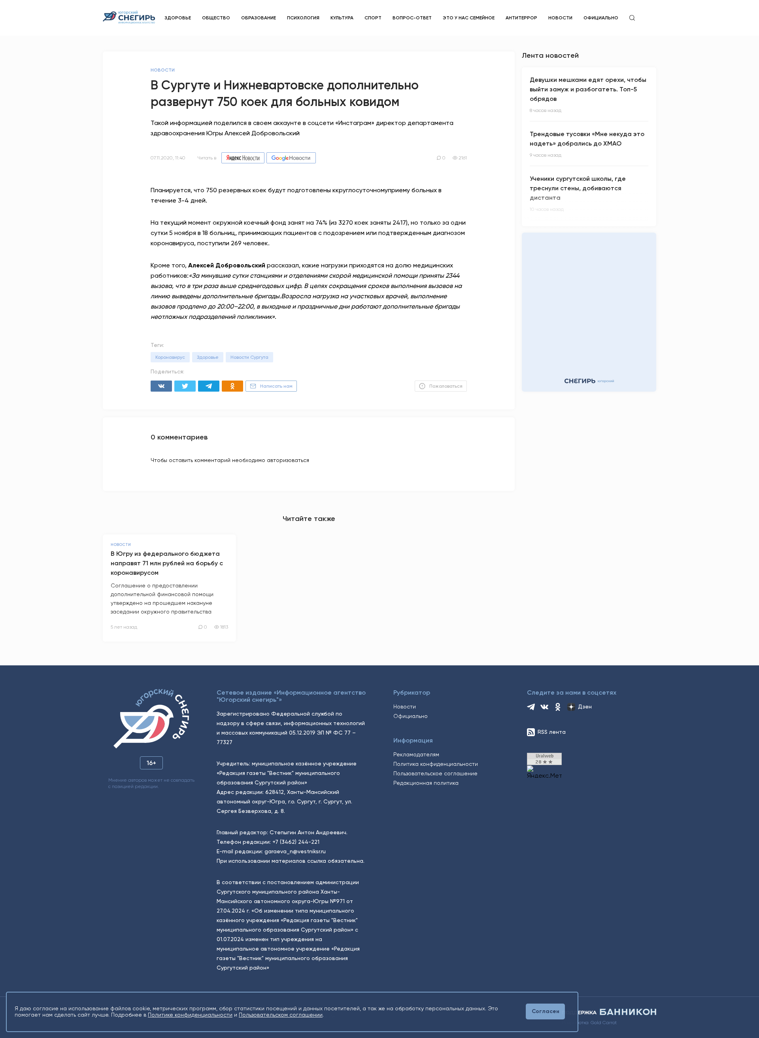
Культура (341, 18)
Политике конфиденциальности (190, 1014)
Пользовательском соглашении (281, 1014)
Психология (303, 18)
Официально (600, 18)
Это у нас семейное (469, 18)
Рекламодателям (416, 754)
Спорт (372, 18)
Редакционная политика (426, 783)
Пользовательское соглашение (435, 773)
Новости (560, 18)
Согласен (545, 1011)
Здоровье (177, 18)
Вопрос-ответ (412, 18)
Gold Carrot (604, 1022)
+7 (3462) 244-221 (295, 842)
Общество (216, 18)
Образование (258, 18)
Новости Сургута (249, 357)
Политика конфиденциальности (435, 764)
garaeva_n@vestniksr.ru (295, 851)
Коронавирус (170, 357)
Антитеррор (521, 18)
